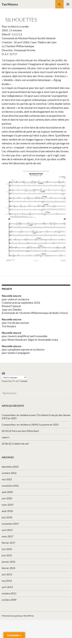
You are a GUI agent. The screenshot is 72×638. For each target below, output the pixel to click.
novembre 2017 (10, 523)
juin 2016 (7, 549)
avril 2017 (7, 529)
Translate (23, 381)
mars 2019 (7, 504)
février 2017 (8, 542)
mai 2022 (7, 479)
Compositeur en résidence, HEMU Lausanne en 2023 (30, 424)
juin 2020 (7, 498)
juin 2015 (7, 555)
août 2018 (7, 510)
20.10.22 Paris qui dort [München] (20, 430)
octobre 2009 (9, 599)
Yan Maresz (10, 4)
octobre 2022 (9, 472)
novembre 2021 (10, 485)
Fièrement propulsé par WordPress (18, 615)
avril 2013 (7, 587)
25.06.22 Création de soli (15, 443)
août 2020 (7, 491)
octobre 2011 (9, 593)
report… (6, 437)
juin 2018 (7, 517)
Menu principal (68, 4)
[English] (3, 373)
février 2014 (8, 568)
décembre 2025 (10, 466)
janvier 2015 (8, 561)
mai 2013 (7, 580)
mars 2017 (7, 536)
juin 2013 (7, 574)
